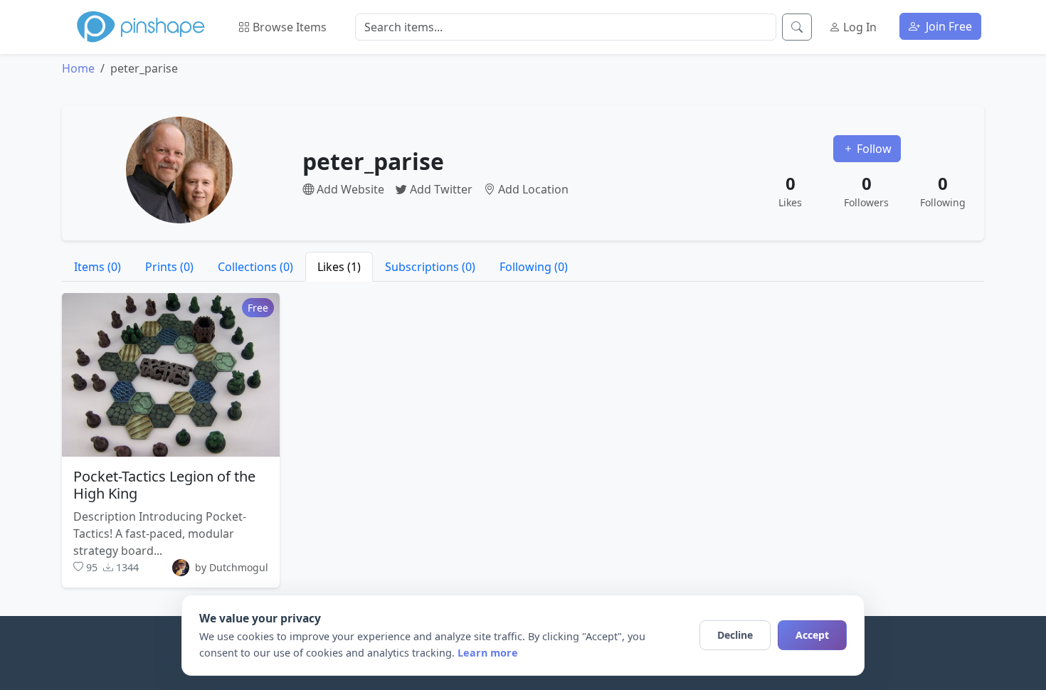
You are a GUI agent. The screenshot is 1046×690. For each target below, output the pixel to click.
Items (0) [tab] (97, 267)
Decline (735, 635)
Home (78, 68)
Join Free (947, 26)
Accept (812, 635)
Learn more (488, 652)
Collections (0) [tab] (255, 267)
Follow (873, 148)
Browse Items (288, 27)
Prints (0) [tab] (169, 267)
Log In (858, 27)
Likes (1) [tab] (339, 267)
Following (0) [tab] (534, 267)
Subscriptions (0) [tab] (430, 267)
